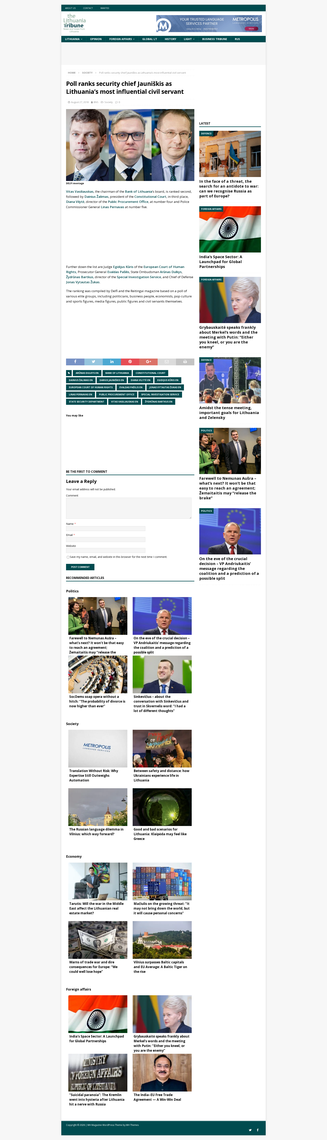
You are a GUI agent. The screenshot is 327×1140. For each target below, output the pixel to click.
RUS (237, 39)
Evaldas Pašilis (118, 272)
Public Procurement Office (128, 201)
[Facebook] (257, 1130)
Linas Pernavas (112, 207)
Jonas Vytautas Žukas (83, 282)
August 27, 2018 (80, 102)
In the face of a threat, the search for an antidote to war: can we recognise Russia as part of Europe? (228, 189)
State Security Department (86, 401)
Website (71, 546)
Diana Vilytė (75, 201)
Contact (88, 8)
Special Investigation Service (139, 277)
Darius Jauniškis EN (112, 380)
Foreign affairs (120, 39)
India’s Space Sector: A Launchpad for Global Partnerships (220, 261)
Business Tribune (214, 39)
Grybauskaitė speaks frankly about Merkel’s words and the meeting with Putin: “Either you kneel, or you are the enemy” (228, 337)
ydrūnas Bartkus (79, 277)
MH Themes (132, 1125)
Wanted (104, 8)
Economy (74, 856)
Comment (72, 495)
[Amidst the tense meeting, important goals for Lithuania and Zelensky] (230, 380)
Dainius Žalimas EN (81, 380)
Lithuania (72, 39)
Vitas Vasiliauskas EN (124, 401)
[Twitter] (250, 1130)
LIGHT (188, 39)
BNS (96, 102)
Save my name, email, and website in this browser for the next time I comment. (118, 557)
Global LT (149, 39)
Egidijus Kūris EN (167, 380)
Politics (72, 591)
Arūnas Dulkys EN (87, 373)
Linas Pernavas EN (80, 394)
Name (70, 524)
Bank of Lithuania (138, 191)
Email (69, 535)
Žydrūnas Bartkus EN (158, 401)
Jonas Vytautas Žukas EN (165, 387)
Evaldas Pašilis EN (130, 387)
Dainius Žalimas (96, 196)
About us (70, 8)
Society (108, 102)
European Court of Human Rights (91, 387)
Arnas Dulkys (171, 272)
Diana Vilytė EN (140, 380)
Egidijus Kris (123, 267)
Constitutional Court (150, 196)
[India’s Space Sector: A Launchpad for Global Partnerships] (230, 229)
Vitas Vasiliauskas (79, 191)
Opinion (96, 39)
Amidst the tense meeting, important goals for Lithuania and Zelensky (229, 412)
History (170, 39)
